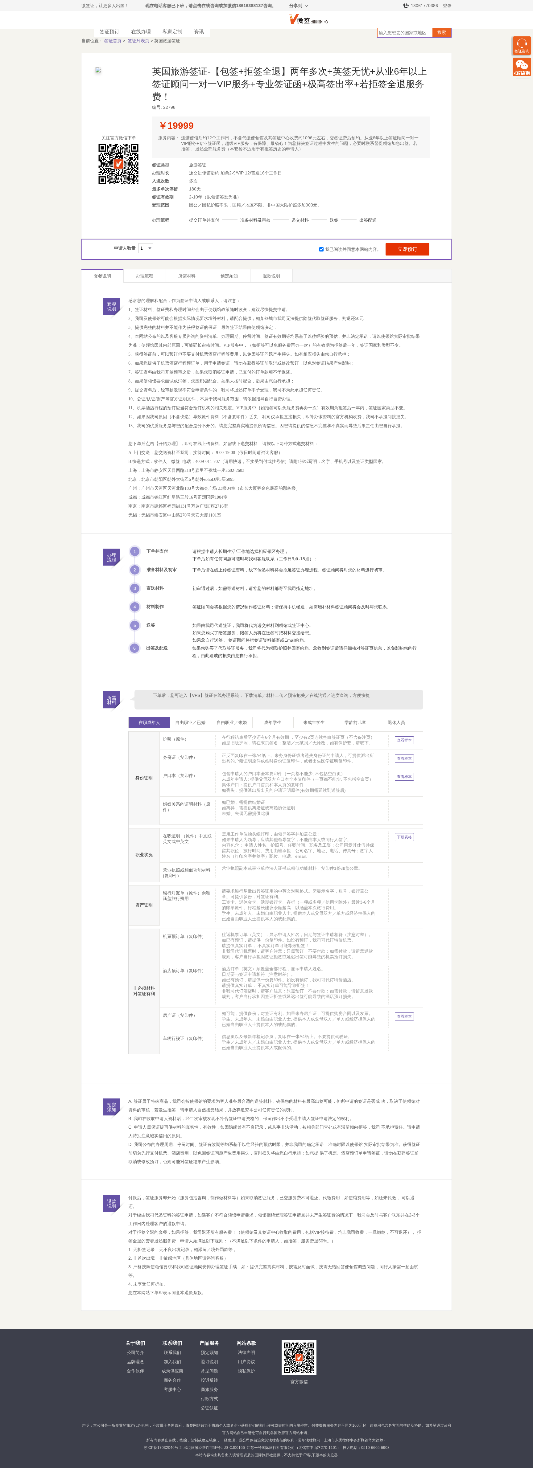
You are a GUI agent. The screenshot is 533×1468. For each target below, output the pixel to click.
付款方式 (209, 1398)
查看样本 (404, 740)
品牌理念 (135, 1361)
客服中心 (172, 1389)
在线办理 (141, 31)
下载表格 (404, 837)
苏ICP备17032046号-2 (163, 1448)
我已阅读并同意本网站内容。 (353, 249)
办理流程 (144, 275)
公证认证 (209, 1407)
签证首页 (113, 40)
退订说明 (209, 1361)
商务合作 (172, 1380)
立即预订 (407, 249)
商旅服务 (209, 1389)
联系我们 (172, 1352)
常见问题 (209, 1370)
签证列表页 (138, 40)
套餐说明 (102, 276)
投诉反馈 (209, 1380)
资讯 (199, 31)
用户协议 (246, 1361)
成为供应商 (172, 1370)
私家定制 (172, 31)
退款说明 (271, 275)
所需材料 (187, 275)
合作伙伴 (135, 1370)
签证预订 (109, 31)
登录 (447, 5)
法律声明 (246, 1352)
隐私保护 (246, 1370)
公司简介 (135, 1352)
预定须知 (229, 275)
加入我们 (172, 1361)
